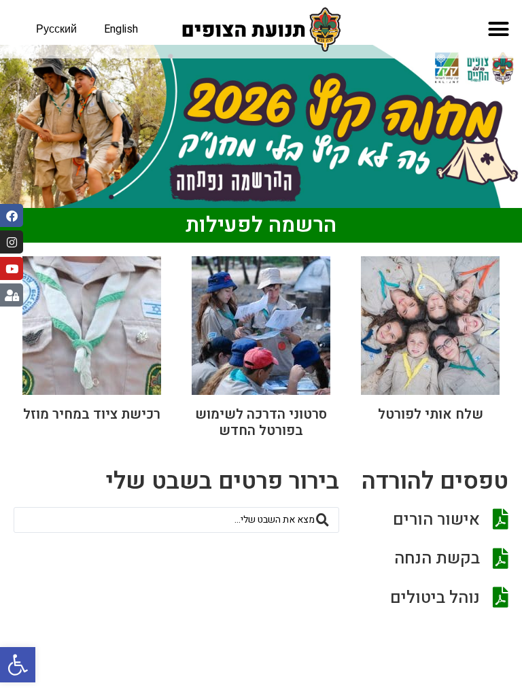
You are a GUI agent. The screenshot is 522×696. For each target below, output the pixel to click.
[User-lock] (11, 295)
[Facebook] (11, 215)
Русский (56, 29)
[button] (17, 664)
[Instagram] (11, 242)
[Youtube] (11, 268)
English (121, 29)
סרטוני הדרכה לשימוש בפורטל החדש (261, 422)
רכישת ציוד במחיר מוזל (91, 414)
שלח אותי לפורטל (430, 414)
